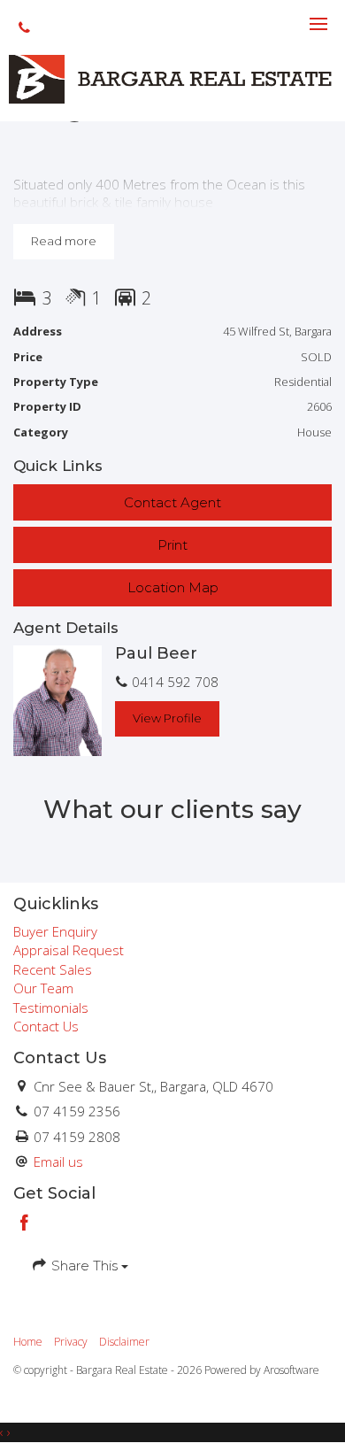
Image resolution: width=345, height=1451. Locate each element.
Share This (84, 1265)
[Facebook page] (24, 1224)
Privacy (71, 1341)
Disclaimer (124, 1341)
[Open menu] (318, 24)
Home (27, 1341)
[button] (172, 545)
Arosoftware (291, 1370)
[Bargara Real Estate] (172, 78)
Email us (58, 1161)
